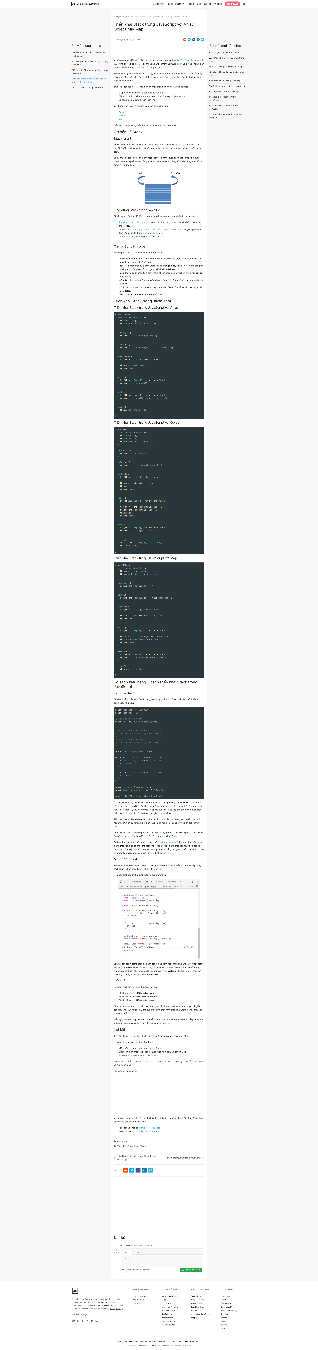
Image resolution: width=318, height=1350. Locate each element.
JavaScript (158, 4)
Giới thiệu (133, 1341)
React (170, 4)
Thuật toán (133, 1146)
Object (122, 115)
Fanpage (195, 1318)
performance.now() (168, 842)
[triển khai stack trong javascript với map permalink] (112, 558)
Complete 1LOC (138, 1300)
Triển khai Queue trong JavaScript (184, 1158)
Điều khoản (183, 1341)
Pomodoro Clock (168, 1321)
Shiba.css (165, 1300)
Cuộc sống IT (226, 1307)
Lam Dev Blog (197, 1303)
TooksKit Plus (196, 1296)
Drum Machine (167, 1318)
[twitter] (189, 39)
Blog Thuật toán (197, 1300)
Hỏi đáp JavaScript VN (148, 1131)
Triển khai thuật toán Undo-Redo (135, 222)
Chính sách (195, 1341)
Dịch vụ (152, 1341)
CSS (118, 1308)
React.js (99, 1305)
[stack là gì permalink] (112, 138)
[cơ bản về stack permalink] (112, 132)
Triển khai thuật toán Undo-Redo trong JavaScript (136, 1158)
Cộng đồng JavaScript (200, 1314)
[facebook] (193, 39)
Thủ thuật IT (226, 1303)
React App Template (169, 1307)
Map (121, 119)
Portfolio (194, 1310)
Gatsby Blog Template (170, 1296)
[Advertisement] (90, 26)
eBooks (207, 4)
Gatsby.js (108, 1305)
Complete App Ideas (140, 1296)
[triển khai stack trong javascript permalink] (112, 301)
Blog (199, 4)
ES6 (119, 1146)
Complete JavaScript (149, 1128)
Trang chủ (118, 16)
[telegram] (202, 39)
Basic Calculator (168, 1325)
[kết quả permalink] (112, 981)
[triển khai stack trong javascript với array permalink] (112, 307)
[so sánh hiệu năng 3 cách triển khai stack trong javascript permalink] (112, 682)
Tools (229, 4)
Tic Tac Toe (166, 1303)
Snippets (217, 4)
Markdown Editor (168, 1310)
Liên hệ (143, 1341)
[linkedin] (198, 39)
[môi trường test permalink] (112, 859)
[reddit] (184, 39)
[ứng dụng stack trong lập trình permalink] (112, 210)
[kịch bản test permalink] (112, 693)
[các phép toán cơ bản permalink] (112, 246)
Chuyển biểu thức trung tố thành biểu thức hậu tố (143, 229)
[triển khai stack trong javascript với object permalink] (112, 422)
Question (179, 4)
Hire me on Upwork (166, 1341)
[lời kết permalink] (112, 1029)
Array (121, 112)
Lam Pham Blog (197, 1307)
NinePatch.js (166, 1314)
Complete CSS (137, 1303)
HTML (112, 1308)
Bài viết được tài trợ (229, 1310)
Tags (223, 1328)
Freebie (190, 4)
